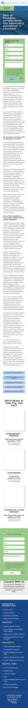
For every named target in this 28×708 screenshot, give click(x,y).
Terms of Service (12, 699)
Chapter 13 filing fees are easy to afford (14, 657)
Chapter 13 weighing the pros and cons (14, 660)
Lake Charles (16, 511)
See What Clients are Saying (14, 378)
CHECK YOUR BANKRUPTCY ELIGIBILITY (7, 8)
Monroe (14, 436)
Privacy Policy (12, 701)
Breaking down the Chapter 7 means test (14, 634)
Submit (12, 79)
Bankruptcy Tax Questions (10, 684)
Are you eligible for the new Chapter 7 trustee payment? (13, 630)
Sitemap (14, 703)
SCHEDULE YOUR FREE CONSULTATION (21, 8)
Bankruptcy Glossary (9, 612)
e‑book (14, 354)
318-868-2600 (16, 443)
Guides (5, 676)
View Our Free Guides (14, 387)
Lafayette (10, 510)
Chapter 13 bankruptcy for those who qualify (13, 653)
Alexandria (14, 473)
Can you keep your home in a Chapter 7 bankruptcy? (14, 637)
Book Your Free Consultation (11, 687)
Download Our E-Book (14, 382)
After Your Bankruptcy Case (11, 667)
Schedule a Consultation (14, 391)
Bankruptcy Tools (8, 609)
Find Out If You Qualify (14, 372)
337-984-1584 (16, 519)
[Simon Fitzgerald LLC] (9, 3)
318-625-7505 (16, 480)
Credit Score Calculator (10, 673)
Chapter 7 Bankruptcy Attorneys (12, 626)
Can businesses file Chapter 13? (12, 649)
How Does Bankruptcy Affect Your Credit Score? (14, 680)
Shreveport (13, 434)
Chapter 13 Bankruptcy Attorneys (12, 646)
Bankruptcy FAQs (8, 670)
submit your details (14, 363)
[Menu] (26, 3)
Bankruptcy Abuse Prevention (11, 618)
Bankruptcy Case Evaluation (11, 615)
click (23, 359)
